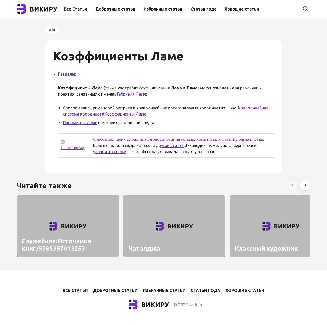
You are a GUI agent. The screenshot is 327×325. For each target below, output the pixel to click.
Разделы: (67, 74)
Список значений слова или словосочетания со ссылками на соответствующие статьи (178, 139)
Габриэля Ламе (131, 94)
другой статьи (170, 145)
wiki (52, 30)
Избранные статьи (163, 9)
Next (305, 185)
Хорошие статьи (242, 9)
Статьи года (203, 9)
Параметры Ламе (80, 122)
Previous (292, 185)
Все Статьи (75, 9)
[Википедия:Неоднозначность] (74, 147)
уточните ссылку (109, 151)
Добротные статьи (115, 9)
